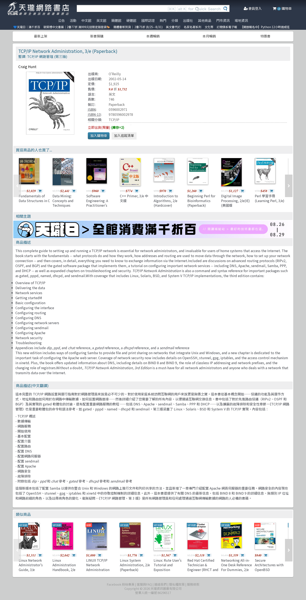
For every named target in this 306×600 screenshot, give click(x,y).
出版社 (188, 20)
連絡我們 (160, 584)
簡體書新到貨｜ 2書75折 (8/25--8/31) (138, 27)
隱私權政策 (177, 584)
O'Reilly (115, 73)
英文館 (101, 20)
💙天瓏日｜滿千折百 (26, 27)
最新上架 (40, 36)
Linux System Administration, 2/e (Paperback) (135, 565)
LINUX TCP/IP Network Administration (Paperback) (97, 567)
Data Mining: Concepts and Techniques (62, 200)
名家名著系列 (192, 27)
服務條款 (193, 584)
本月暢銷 (209, 36)
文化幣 (209, 27)
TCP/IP (114, 119)
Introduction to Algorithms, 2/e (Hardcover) (166, 200)
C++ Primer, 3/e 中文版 (134, 198)
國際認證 (148, 20)
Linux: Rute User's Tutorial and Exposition (168, 565)
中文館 (86, 20)
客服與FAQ (144, 584)
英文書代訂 (173, 27)
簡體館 (116, 20)
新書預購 (96, 36)
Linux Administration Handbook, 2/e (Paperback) (64, 567)
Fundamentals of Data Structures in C (34, 198)
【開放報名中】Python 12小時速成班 (265, 27)
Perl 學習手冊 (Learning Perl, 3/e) (269, 198)
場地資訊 (241, 20)
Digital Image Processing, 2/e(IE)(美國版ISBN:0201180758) (235, 202)
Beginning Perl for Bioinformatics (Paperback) (201, 200)
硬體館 (131, 20)
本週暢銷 (153, 36)
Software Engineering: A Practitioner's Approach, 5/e (97, 202)
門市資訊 (223, 20)
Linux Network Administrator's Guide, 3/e (31, 565)
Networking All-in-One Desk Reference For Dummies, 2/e (236, 565)
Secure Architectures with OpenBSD (269, 565)
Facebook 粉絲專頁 (120, 584)
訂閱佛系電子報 (227, 27)
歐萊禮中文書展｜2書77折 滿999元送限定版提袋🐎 (77, 27)
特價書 (265, 36)
